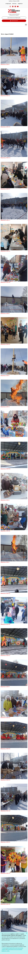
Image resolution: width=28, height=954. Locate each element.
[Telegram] (15, 6)
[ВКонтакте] (13, 6)
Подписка (20, 3)
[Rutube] (18, 6)
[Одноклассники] (10, 6)
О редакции (8, 3)
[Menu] (26, 24)
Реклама (14, 3)
